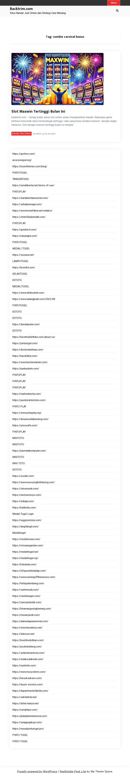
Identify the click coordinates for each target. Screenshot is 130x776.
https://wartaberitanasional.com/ (30, 197)
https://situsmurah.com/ (25, 488)
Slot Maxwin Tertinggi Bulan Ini (38, 111)
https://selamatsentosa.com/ (28, 652)
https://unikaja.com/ (23, 501)
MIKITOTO (18, 438)
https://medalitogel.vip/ (25, 558)
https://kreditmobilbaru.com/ (28, 640)
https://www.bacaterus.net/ (27, 627)
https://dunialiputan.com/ (26, 324)
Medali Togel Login (23, 513)
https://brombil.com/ (23, 267)
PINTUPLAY (19, 191)
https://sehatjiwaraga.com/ (27, 204)
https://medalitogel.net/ (25, 551)
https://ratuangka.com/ (24, 235)
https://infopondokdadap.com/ (29, 570)
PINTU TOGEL (20, 735)
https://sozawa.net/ (23, 254)
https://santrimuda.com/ (25, 589)
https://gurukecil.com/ (24, 229)
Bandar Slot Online (21, 133)
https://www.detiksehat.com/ (28, 292)
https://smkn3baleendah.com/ (29, 216)
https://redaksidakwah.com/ (27, 659)
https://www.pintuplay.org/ (27, 412)
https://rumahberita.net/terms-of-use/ (33, 185)
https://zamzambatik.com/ (27, 602)
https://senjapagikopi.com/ (27, 722)
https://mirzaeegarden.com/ (27, 545)
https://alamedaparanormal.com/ (30, 621)
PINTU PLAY (19, 406)
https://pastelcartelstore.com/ (29, 400)
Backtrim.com (21, 9)
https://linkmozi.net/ (23, 633)
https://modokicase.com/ (26, 539)
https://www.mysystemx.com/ (29, 671)
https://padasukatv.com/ (25, 368)
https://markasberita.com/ (26, 393)
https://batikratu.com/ (24, 507)
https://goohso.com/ (23, 153)
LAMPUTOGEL (20, 261)
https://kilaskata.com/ (24, 564)
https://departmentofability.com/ (30, 690)
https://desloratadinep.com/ (27, 349)
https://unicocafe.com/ (25, 425)
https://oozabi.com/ (23, 475)
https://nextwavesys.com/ (27, 494)
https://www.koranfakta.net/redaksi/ (32, 210)
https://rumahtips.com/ (25, 709)
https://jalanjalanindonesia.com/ (29, 716)
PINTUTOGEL (19, 172)
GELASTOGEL (20, 273)
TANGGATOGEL (20, 179)
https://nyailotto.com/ (24, 665)
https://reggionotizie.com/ (27, 520)
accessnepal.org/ (22, 160)
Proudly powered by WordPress (37, 771)
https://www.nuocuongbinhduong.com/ (33, 482)
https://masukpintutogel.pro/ (28, 728)
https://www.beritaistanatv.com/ (30, 362)
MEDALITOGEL (20, 286)
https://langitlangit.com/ (25, 526)
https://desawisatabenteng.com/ (30, 419)
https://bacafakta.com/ (25, 355)
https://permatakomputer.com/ (29, 450)
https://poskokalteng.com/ (27, 646)
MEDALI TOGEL (21, 248)
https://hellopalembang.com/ (28, 583)
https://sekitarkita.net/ (24, 697)
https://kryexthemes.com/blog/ (29, 166)
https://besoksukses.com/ (27, 678)
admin (39, 134)
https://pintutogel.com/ (25, 343)
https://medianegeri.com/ (26, 596)
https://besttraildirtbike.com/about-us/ (33, 336)
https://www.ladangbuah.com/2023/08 (33, 299)
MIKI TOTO (18, 463)
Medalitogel (19, 532)
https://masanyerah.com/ (26, 614)
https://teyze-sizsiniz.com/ (27, 684)
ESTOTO (17, 280)
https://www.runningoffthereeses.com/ (33, 577)
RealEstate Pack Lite (73, 771)
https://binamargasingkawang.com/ (31, 608)
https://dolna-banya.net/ (25, 703)
